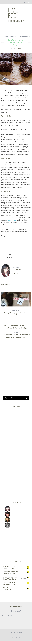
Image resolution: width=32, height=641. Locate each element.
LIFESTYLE (17, 36)
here (7, 236)
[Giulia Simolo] (16, 508)
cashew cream (12, 220)
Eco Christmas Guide (7, 36)
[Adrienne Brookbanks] (16, 514)
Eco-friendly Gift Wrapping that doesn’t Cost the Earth (16, 314)
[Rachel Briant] (16, 519)
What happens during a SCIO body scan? (10, 589)
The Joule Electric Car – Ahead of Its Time (11, 573)
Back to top (14, 637)
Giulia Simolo (17, 49)
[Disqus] (16, 368)
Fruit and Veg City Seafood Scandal (9, 567)
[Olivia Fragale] (16, 525)
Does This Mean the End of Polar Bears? (10, 578)
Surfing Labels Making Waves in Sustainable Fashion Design (16, 325)
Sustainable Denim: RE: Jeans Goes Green (10, 583)
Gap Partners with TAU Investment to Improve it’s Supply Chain (16, 334)
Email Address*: (16, 611)
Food (13, 36)
